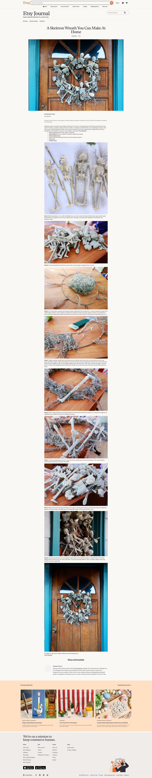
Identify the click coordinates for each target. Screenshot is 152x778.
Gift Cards (104, 6)
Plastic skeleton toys (54, 135)
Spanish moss (53, 140)
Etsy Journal (36, 13)
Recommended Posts (26, 685)
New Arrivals (54, 6)
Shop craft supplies (76, 660)
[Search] (111, 3)
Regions (126, 775)
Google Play (40, 767)
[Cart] (127, 3)
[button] (27, 775)
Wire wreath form (54, 132)
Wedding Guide (95, 6)
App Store (28, 767)
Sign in (117, 2)
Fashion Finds (76, 6)
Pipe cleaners (53, 134)
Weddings (42, 21)
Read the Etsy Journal (124, 685)
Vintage (85, 6)
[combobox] (69, 3)
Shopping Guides (33, 21)
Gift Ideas (25, 21)
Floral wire (52, 139)
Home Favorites (65, 6)
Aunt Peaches (48, 655)
